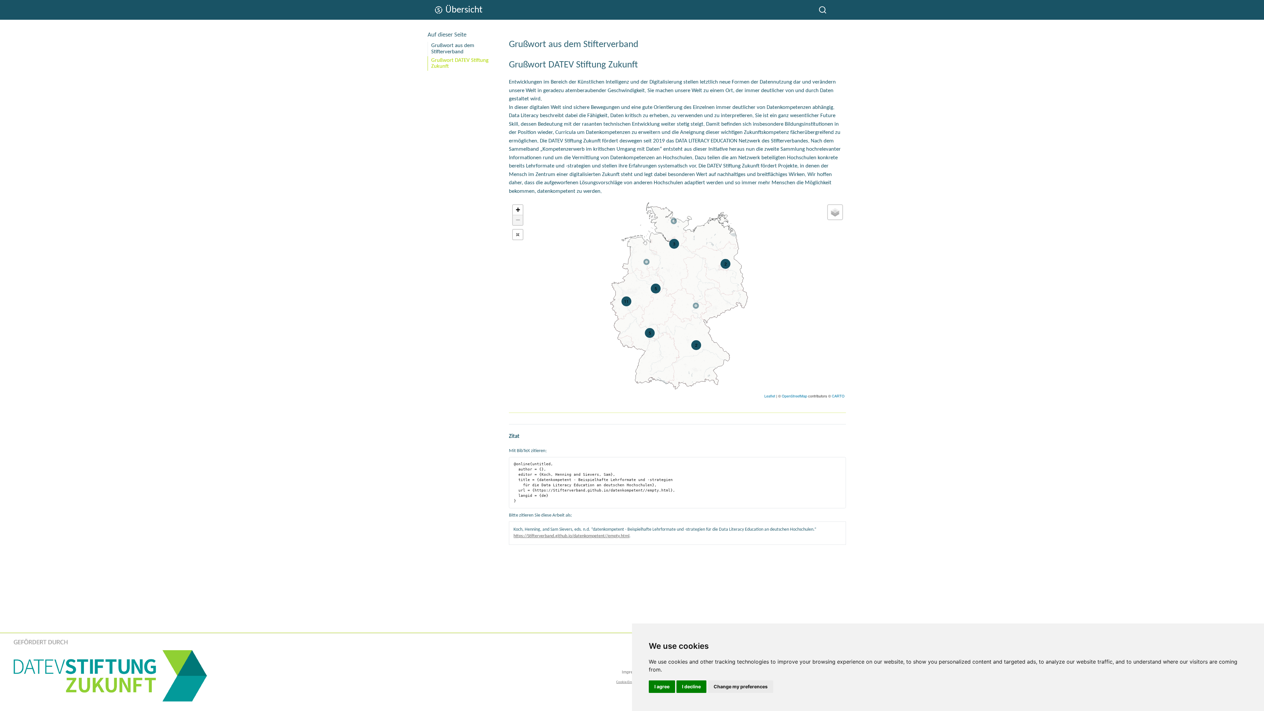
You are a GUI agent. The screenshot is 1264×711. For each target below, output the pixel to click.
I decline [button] (691, 686)
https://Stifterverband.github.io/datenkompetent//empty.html (571, 536)
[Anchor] (643, 43)
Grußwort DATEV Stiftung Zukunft (459, 63)
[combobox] (823, 9)
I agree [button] (662, 686)
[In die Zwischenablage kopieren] (842, 459)
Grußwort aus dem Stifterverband (452, 49)
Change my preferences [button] (741, 686)
